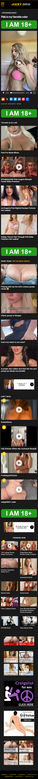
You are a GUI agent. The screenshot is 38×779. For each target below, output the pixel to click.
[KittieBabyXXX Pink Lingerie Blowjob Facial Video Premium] (19, 167)
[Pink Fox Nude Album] (19, 138)
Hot (4, 401)
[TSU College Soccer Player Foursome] (9, 545)
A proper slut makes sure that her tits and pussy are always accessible (18, 370)
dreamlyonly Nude (26, 577)
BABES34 (4, 774)
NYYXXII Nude (6, 628)
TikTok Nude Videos (21, 261)
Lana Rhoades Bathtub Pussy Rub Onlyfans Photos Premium (28, 610)
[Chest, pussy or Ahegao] (19, 303)
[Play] (4, 93)
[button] (19, 63)
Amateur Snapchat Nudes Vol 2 (7, 571)
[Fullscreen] (34, 93)
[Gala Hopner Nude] (28, 621)
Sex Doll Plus (19, 776)
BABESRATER (9, 776)
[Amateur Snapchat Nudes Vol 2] (9, 563)
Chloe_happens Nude (8, 609)
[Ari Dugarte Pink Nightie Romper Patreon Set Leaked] (19, 196)
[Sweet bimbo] (28, 586)
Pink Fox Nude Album (10, 152)
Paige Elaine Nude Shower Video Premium (28, 553)
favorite (12, 104)
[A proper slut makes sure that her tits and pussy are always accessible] (19, 356)
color (4, 104)
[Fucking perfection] (19, 463)
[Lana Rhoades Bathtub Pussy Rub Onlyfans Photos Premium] (28, 601)
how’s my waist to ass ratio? (13, 342)
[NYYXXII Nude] (9, 621)
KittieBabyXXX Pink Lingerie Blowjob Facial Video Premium (16, 180)
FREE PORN (12, 774)
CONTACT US (29, 776)
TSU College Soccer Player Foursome (7, 553)
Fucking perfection (9, 475)
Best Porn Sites (32, 774)
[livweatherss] (19, 410)
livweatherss (6, 422)
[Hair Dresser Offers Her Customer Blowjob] (19, 436)
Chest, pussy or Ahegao (11, 315)
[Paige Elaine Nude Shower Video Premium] (28, 545)
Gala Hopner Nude (26, 628)
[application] (19, 63)
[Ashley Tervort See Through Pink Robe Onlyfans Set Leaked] (19, 224)
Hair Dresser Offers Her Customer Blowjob (18, 449)
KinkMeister (21, 774)
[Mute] (31, 93)
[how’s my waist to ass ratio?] (19, 330)
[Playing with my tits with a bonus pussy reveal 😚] (19, 274)
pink (19, 104)
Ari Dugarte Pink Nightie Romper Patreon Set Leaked (18, 209)
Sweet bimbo (24, 593)
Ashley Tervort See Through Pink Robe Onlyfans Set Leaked (17, 238)
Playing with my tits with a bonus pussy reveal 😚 (18, 288)
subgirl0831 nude (8, 502)
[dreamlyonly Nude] (28, 566)
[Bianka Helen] (9, 586)
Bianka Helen (5, 593)
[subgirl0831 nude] (19, 490)
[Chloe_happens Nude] (9, 601)
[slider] (17, 92)
